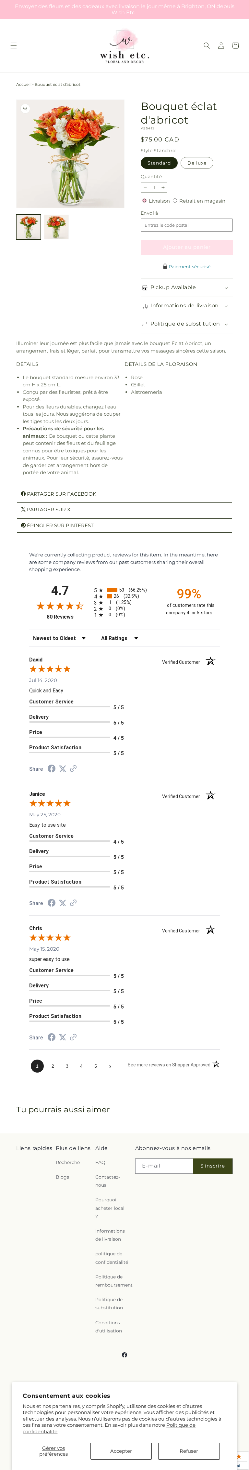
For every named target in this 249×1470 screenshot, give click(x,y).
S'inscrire (212, 1166)
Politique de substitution (109, 1304)
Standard (159, 163)
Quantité (151, 177)
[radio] (124, 590)
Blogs (62, 1177)
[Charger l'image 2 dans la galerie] (56, 227)
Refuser (189, 1451)
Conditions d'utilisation (108, 1327)
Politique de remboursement (114, 1281)
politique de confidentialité (111, 1258)
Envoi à (156, 213)
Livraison (160, 201)
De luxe (197, 163)
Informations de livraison (110, 1235)
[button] (13, 45)
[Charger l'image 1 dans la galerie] (28, 227)
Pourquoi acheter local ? (109, 1208)
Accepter (121, 1451)
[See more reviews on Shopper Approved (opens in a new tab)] (73, 769)
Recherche (68, 1162)
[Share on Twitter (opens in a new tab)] (62, 769)
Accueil (23, 84)
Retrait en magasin (202, 201)
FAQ (100, 1162)
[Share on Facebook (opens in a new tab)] (51, 769)
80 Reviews (69, 617)
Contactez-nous (107, 1181)
